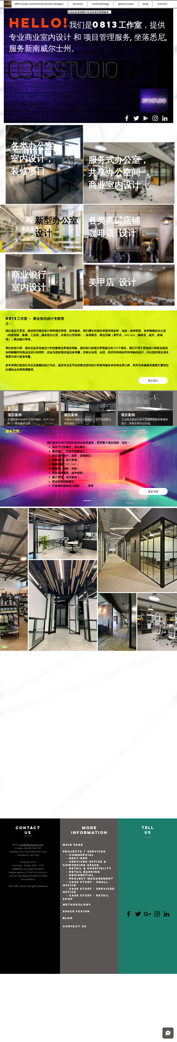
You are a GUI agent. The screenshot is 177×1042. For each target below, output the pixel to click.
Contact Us (75, 759)
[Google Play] (146, 118)
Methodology (77, 737)
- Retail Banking (83, 704)
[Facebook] (127, 118)
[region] (31, 418)
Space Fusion (76, 744)
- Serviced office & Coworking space (84, 696)
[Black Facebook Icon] (128, 746)
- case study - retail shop (86, 730)
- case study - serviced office (89, 723)
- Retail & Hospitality (88, 701)
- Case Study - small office (85, 716)
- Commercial (80, 687)
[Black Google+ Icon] (147, 746)
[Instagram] (155, 118)
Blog (68, 751)
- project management (89, 711)
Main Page (73, 677)
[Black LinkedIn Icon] (166, 746)
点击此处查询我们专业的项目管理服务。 (89, 12)
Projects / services (84, 684)
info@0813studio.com (31, 677)
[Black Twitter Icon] (138, 746)
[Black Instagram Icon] (157, 746)
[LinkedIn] (165, 118)
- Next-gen (77, 691)
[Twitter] (136, 118)
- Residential (80, 708)
